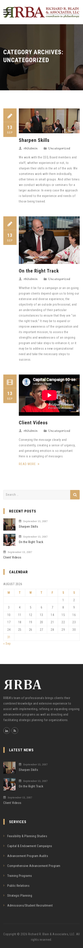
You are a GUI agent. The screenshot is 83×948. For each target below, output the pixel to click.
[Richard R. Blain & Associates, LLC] (41, 12)
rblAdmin (31, 148)
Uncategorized (59, 148)
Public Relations (18, 885)
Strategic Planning (19, 895)
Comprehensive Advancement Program (33, 866)
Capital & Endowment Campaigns (29, 846)
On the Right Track (39, 271)
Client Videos (33, 422)
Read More (28, 464)
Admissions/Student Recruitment (30, 905)
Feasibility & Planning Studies (27, 836)
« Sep (7, 643)
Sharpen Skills (34, 140)
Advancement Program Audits (27, 856)
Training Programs (19, 876)
